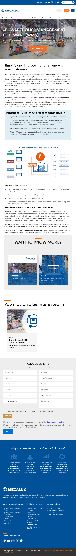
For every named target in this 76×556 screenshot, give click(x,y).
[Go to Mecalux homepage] (2, 17)
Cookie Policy (9, 552)
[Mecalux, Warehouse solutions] (10, 12)
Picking (6, 518)
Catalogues (52, 517)
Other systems (9, 521)
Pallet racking (9, 516)
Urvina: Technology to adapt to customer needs (52, 279)
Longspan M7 (31, 512)
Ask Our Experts (38, 48)
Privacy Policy (58, 551)
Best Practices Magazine (56, 510)
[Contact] (67, 10)
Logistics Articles (54, 508)
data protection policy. (55, 422)
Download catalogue (18, 278)
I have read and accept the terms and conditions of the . (34, 422)
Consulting (7, 523)
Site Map (68, 551)
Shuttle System (32, 524)
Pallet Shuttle (31, 518)
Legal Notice (46, 551)
